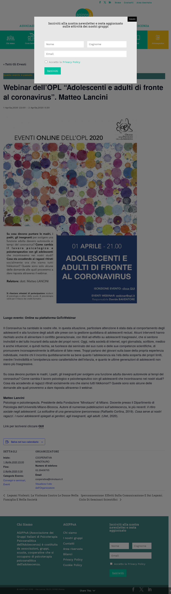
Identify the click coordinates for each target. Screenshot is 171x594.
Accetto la (64, 62)
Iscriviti (52, 71)
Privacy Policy (71, 62)
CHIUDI (132, 19)
